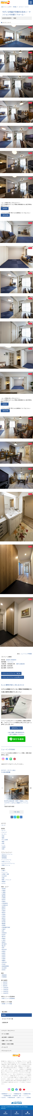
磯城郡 (3, 923)
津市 (3, 947)
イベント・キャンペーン (8, 1030)
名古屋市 (4, 968)
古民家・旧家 (5, 874)
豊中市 (3, 936)
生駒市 (3, 901)
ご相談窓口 (16, 1113)
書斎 (3, 841)
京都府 (3, 894)
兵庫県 (3, 897)
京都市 (3, 958)
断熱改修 (4, 856)
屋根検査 (4, 975)
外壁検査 (4, 977)
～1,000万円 (5, 987)
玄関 (3, 849)
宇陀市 (3, 916)
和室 (3, 836)
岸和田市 (4, 933)
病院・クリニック (6, 879)
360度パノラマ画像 (7, 1003)
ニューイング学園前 (26, 653)
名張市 (3, 955)
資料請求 (5, 208)
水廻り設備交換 (20, 663)
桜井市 (3, 909)
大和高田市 (13, 659)
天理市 (3, 914)
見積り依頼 (27, 1113)
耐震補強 (4, 857)
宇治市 (3, 964)
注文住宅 (4, 876)
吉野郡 (3, 925)
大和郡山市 (5, 905)
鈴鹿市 (3, 953)
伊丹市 (3, 969)
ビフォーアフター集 (7, 1019)
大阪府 (3, 890)
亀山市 (3, 945)
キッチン (4, 834)
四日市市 (4, 949)
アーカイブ (5, 1047)
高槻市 (3, 938)
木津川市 (4, 962)
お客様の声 (5, 1022)
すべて (3, 825)
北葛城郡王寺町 (6, 927)
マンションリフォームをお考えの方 (13, 677)
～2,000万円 (5, 991)
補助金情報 (6, 215)
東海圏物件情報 (7, 1095)
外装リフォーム (6, 861)
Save (31, 27)
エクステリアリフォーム (8, 863)
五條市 (3, 910)
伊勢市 (3, 951)
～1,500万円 (5, 989)
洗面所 (3, 847)
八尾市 (3, 940)
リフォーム (26, 1095)
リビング (4, 832)
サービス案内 (5, 1034)
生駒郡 (3, 920)
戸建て (3, 870)
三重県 (3, 892)
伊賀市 (3, 957)
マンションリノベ (6, 1050)
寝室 (3, 837)
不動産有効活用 (11, 1097)
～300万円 (4, 982)
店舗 (3, 877)
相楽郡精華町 (5, 966)
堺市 (3, 931)
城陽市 (3, 960)
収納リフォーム (6, 865)
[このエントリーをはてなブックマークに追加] (21, 817)
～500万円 (4, 984)
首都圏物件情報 (27, 1093)
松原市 (3, 934)
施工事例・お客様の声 (8, 1037)
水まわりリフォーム (7, 854)
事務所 (3, 881)
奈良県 (8, 659)
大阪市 (3, 929)
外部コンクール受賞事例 (8, 998)
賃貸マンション (20, 1097)
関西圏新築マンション (7, 1093)
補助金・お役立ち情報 (8, 1044)
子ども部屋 (5, 839)
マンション (10, 661)
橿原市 (3, 907)
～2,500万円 (5, 993)
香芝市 (3, 912)
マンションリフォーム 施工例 (11, 673)
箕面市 (3, 942)
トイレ (3, 845)
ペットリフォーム (6, 859)
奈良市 (3, 899)
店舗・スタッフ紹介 (7, 1040)
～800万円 (4, 985)
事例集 (4, 1015)
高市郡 (3, 921)
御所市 (3, 918)
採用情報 (29, 1097)
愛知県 (3, 896)
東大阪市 (4, 944)
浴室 (3, 843)
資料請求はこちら (17, 728)
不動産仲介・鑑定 (17, 1095)
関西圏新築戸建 (17, 1093)
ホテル (3, 883)
